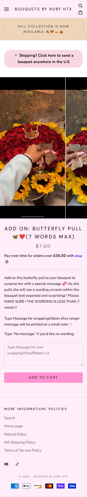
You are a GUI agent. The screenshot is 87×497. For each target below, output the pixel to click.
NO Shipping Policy (19, 442)
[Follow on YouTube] (6, 464)
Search (9, 418)
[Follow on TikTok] (17, 464)
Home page (13, 426)
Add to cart (43, 377)
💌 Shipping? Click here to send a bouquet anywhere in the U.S (43, 58)
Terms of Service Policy (22, 450)
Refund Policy (15, 434)
